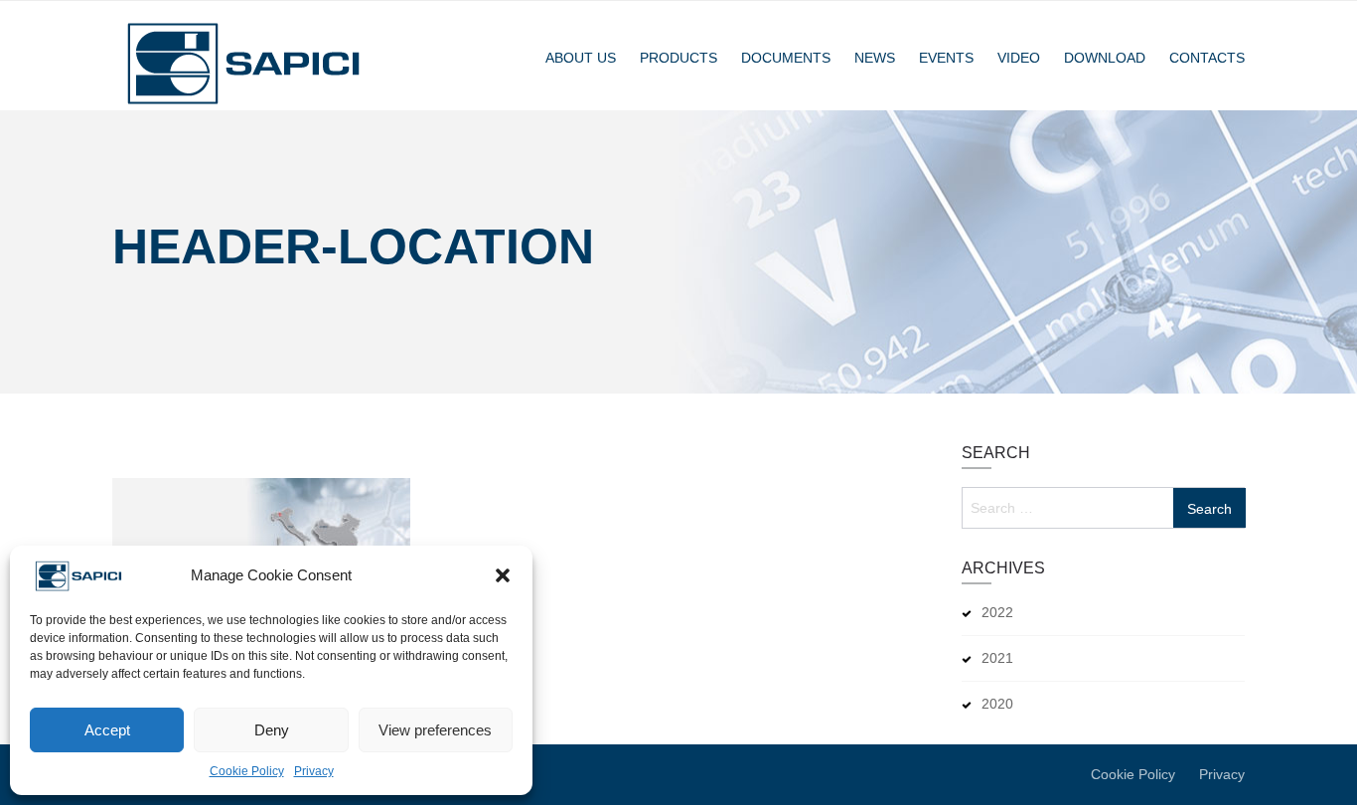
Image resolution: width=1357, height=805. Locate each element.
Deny (271, 730)
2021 (997, 658)
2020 (997, 704)
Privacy (314, 771)
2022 (997, 612)
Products (678, 58)
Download (1104, 58)
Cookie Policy (247, 771)
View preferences (435, 730)
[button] (503, 575)
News (874, 58)
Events (946, 58)
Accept (107, 730)
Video (1018, 58)
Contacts (1207, 58)
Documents (785, 58)
